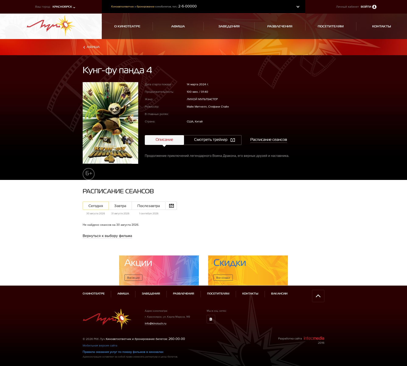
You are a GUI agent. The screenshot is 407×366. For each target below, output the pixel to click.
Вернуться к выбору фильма (107, 235)
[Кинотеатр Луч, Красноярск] (50, 24)
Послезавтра (148, 205)
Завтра (120, 205)
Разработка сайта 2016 (301, 340)
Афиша (93, 47)
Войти (366, 7)
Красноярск (62, 7)
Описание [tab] (164, 140)
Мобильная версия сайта (100, 345)
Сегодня (95, 205)
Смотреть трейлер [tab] (210, 140)
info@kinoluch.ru (155, 323)
